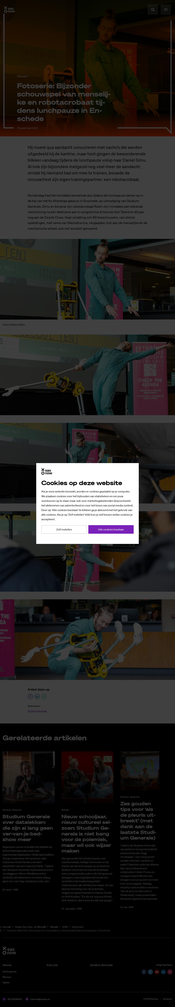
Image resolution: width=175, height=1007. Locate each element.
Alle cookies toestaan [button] (111, 529)
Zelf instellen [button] (64, 529)
